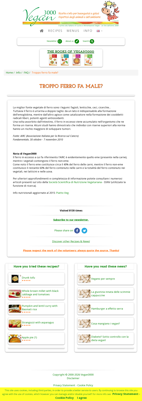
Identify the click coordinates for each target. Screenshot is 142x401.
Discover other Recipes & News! (71, 241)
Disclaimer (73, 378)
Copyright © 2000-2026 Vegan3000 (73, 374)
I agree (82, 398)
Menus (73, 31)
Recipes (55, 31)
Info (88, 31)
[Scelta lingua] (99, 30)
